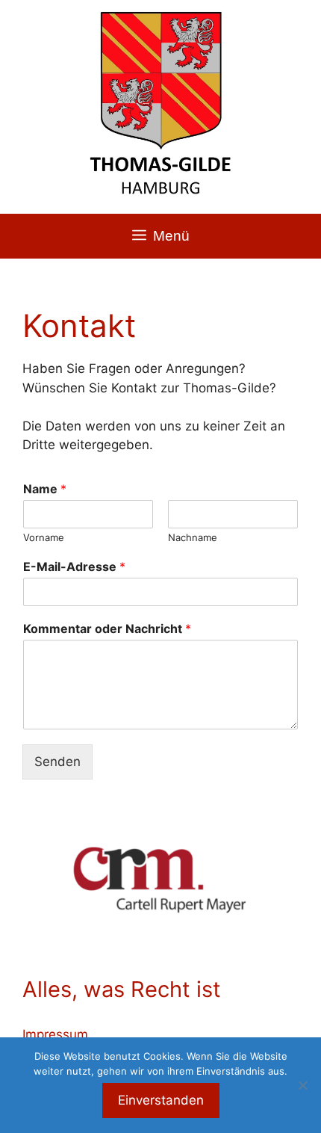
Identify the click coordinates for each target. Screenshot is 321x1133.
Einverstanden (161, 1100)
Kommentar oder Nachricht (107, 628)
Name (44, 488)
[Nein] (302, 1085)
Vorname (43, 537)
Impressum (55, 1034)
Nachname (192, 537)
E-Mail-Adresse (74, 566)
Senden (57, 761)
